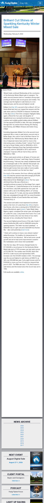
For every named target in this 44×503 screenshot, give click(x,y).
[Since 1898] (9, 3)
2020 (22, 439)
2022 (22, 434)
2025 (22, 428)
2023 (22, 432)
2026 (22, 426)
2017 (22, 445)
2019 (22, 441)
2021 (22, 437)
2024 (22, 430)
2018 (22, 443)
